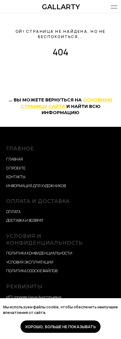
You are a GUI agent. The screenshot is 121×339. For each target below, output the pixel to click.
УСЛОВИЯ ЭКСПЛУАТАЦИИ (29, 262)
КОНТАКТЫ (15, 176)
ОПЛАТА (13, 211)
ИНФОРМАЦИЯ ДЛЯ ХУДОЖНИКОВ (36, 185)
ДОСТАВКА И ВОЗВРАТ (24, 220)
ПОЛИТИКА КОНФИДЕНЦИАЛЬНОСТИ (39, 253)
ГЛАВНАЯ (14, 159)
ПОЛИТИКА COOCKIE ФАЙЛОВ (31, 270)
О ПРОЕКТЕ (15, 168)
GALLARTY (61, 7)
